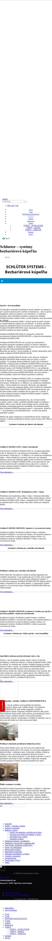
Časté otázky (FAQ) (12, 860)
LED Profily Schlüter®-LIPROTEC (19, 845)
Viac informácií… (7, 545)
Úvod (31, 210)
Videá (7, 863)
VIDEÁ (31, 223)
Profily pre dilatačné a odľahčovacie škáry (26, 832)
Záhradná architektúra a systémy (17, 854)
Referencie (30, 221)
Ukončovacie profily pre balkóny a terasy (25, 835)
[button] (5, 199)
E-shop (31, 217)
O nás (31, 212)
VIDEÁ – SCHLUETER (33, 226)
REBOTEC (2, 706)
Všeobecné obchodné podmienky (17, 895)
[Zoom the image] (26, 868)
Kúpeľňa (8, 824)
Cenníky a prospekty (13, 856)
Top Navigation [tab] (11, 910)
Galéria (31, 219)
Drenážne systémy (17, 839)
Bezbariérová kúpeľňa (13, 852)
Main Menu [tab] (9, 908)
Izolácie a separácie (12, 828)
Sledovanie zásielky (12, 893)
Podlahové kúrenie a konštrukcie (17, 841)
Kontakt (30, 232)
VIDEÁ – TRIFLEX (33, 230)
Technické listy (10, 858)
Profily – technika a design (15, 826)
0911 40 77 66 (12, 206)
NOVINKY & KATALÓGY (30, 214)
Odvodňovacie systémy (19, 837)
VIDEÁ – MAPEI (33, 228)
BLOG (31, 234)
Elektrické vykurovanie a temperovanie (20, 843)
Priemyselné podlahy (13, 850)
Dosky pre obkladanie (13, 847)
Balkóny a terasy (11, 830)
